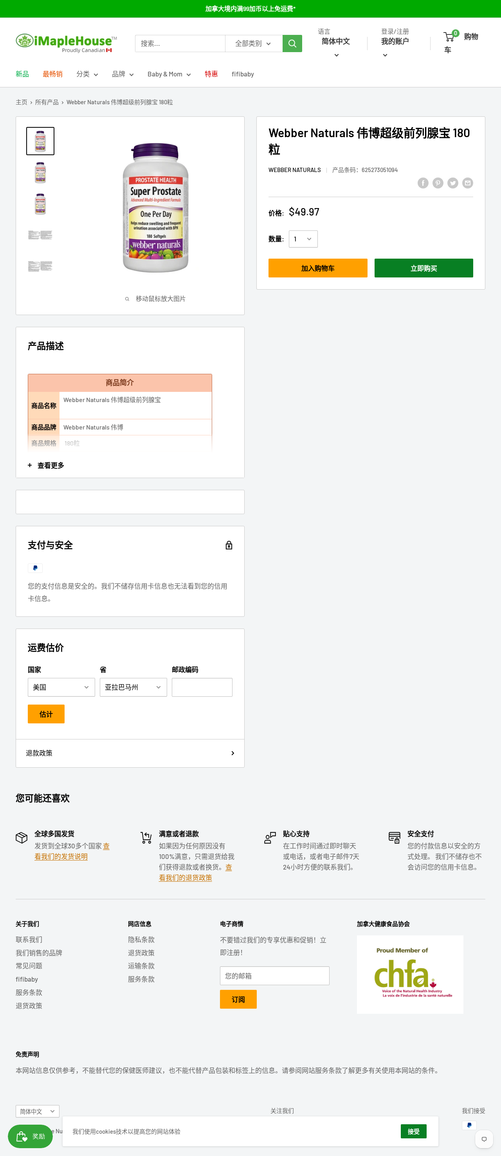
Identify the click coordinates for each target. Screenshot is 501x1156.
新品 (22, 74)
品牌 (118, 74)
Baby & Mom (165, 74)
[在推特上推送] (452, 182)
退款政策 (39, 753)
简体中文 (31, 1111)
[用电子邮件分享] (467, 182)
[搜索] (292, 43)
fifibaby (243, 74)
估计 (46, 714)
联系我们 (29, 939)
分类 (83, 74)
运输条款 (141, 965)
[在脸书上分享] (423, 182)
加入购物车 (318, 268)
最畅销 (53, 74)
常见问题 (29, 965)
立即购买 (424, 268)
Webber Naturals (295, 170)
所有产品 (47, 101)
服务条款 (29, 992)
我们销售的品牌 (39, 953)
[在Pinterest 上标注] (438, 182)
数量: (276, 239)
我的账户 (395, 41)
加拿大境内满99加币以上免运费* (250, 8)
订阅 (238, 999)
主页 (21, 101)
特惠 (211, 74)
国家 (34, 669)
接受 (414, 1131)
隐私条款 (141, 939)
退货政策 (29, 1005)
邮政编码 (185, 669)
